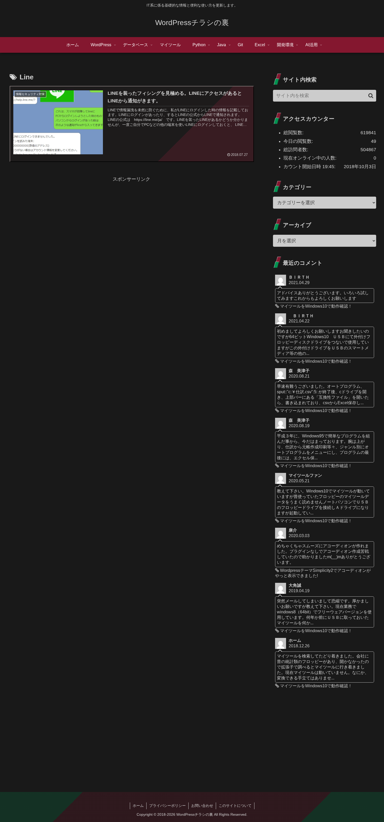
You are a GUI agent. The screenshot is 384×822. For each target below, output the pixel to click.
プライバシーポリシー (167, 805)
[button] (370, 96)
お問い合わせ (202, 805)
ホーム (138, 805)
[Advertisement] (131, 219)
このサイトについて (235, 805)
